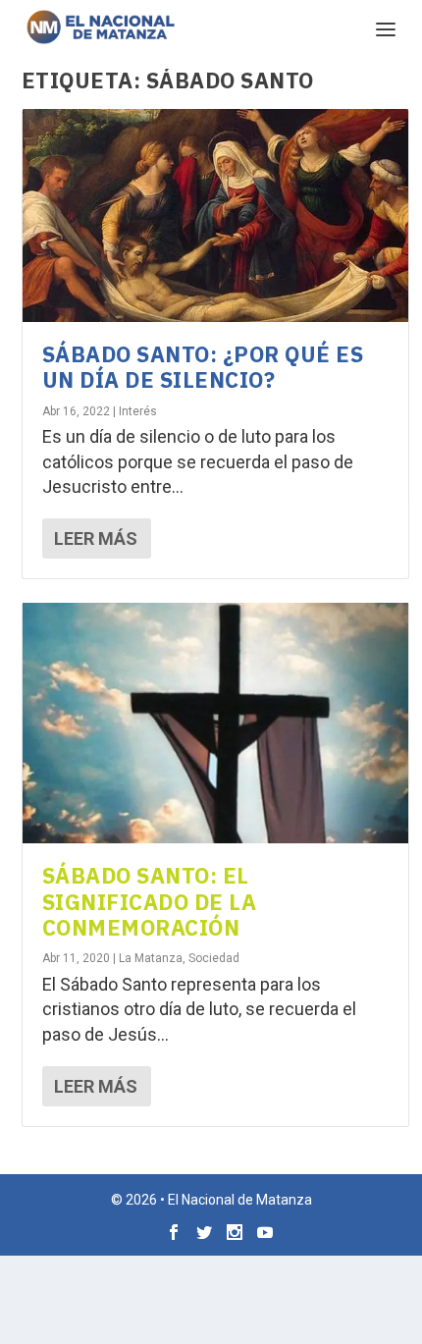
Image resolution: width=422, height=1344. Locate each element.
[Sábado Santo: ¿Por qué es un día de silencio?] (215, 215)
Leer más (95, 538)
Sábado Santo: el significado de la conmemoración (149, 901)
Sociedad (213, 958)
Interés (138, 411)
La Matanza (151, 958)
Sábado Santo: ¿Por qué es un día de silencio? (203, 367)
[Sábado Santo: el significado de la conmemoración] (215, 723)
